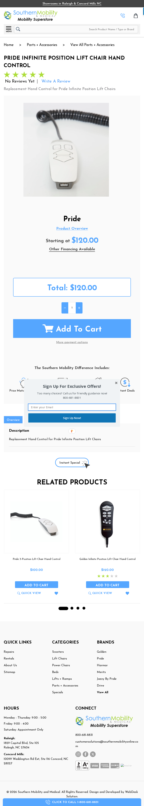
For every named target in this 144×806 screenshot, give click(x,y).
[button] (72, 386)
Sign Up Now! (72, 418)
